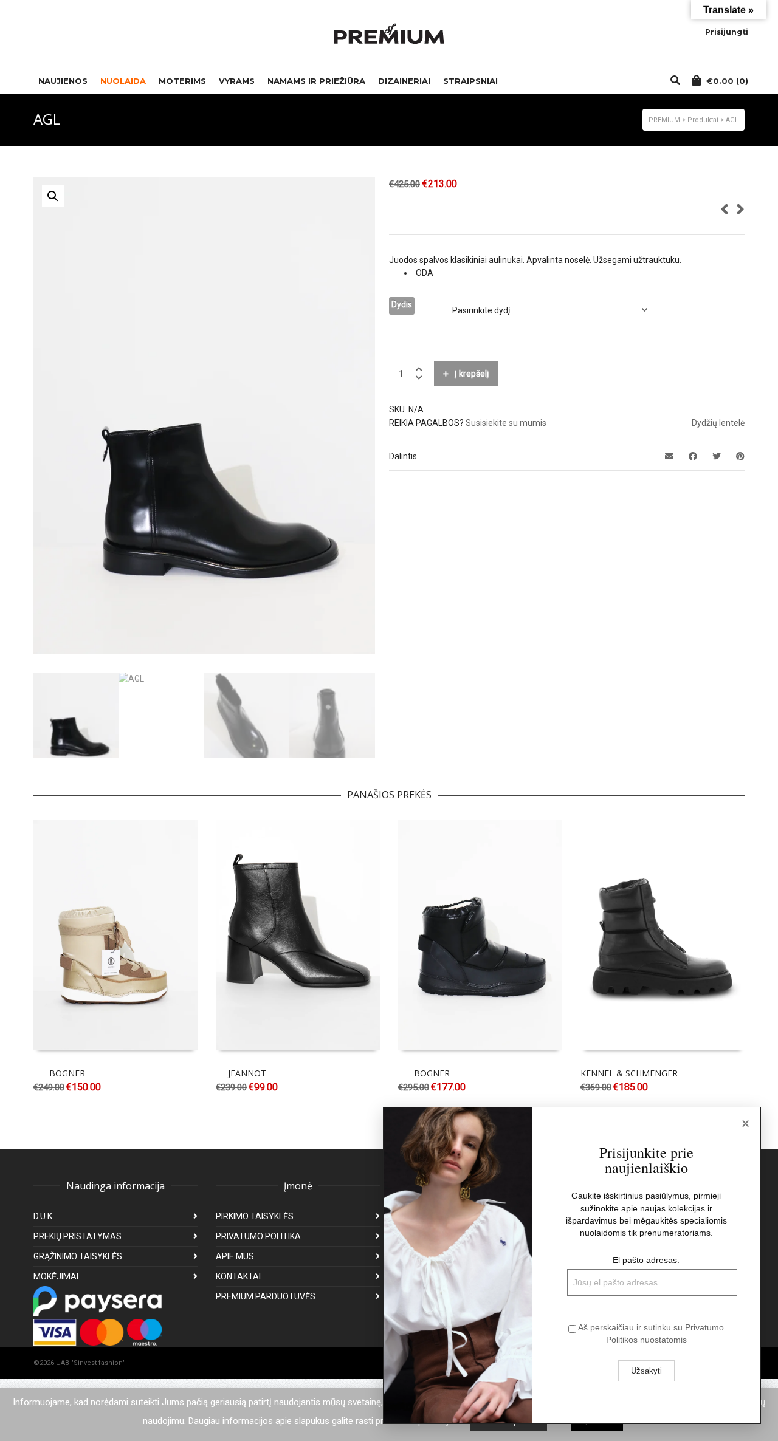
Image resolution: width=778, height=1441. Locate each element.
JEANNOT (247, 1073)
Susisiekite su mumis (506, 423)
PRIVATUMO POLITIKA (258, 1236)
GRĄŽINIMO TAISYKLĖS (77, 1256)
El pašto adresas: (646, 1260)
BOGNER (67, 1073)
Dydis (401, 304)
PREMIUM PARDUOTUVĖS (265, 1296)
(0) (727, 81)
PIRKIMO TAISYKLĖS (255, 1216)
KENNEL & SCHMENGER (629, 1073)
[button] (53, 196)
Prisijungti (726, 31)
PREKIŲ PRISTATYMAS (77, 1236)
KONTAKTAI (238, 1276)
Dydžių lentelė (718, 423)
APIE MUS (235, 1256)
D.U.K (42, 1216)
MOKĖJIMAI (55, 1276)
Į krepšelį (472, 373)
